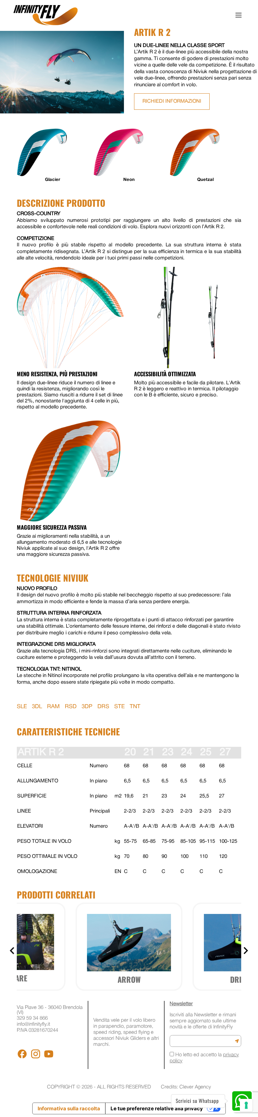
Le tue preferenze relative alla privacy (157, 1108)
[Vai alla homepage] (45, 15)
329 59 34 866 (32, 1018)
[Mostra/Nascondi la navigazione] (238, 15)
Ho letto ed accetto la (204, 1058)
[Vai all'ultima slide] (12, 950)
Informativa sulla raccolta (69, 1108)
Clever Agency (195, 1087)
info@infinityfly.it (33, 1024)
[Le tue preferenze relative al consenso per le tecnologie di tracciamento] (246, 1105)
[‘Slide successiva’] (245, 950)
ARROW (129, 979)
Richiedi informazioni (171, 101)
